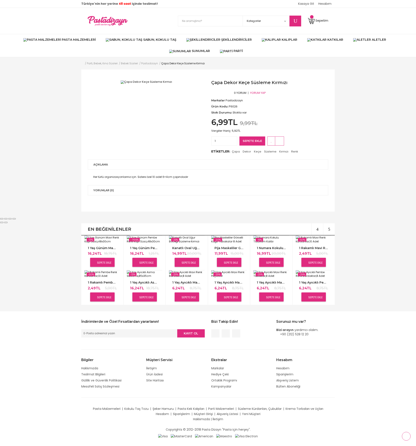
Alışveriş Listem (287, 380)
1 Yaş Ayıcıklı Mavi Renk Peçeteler (229, 282)
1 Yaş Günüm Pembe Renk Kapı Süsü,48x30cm (144, 248)
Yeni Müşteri (251, 414)
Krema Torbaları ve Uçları (304, 409)
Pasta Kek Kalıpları (191, 409)
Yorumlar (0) (103, 190)
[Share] (6, 218)
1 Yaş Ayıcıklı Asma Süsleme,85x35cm (144, 282)
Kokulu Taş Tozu (136, 409)
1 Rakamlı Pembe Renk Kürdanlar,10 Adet (102, 282)
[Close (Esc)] (1, 218)
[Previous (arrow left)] (1, 222)
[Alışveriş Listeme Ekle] (271, 141)
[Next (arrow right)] (6, 222)
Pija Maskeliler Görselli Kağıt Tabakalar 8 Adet (229, 248)
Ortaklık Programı (224, 380)
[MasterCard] (181, 436)
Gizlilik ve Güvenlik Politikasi (101, 380)
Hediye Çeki (220, 374)
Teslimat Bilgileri (93, 374)
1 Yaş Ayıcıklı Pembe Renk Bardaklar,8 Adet (313, 282)
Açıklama (100, 164)
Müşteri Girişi (203, 414)
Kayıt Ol (191, 333)
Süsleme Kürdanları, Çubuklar (260, 409)
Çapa (236, 151)
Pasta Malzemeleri (106, 409)
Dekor (247, 151)
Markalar (217, 368)
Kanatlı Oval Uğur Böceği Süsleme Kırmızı (186, 248)
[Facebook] (215, 333)
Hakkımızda (89, 368)
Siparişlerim (284, 374)
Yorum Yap (258, 93)
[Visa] (163, 436)
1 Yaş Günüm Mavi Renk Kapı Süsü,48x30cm (102, 248)
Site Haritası (155, 380)
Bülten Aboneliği (288, 386)
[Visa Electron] (246, 436)
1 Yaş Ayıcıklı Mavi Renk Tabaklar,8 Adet (271, 282)
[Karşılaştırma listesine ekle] (279, 141)
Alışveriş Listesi (227, 414)
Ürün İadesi (154, 374)
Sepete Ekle (252, 141)
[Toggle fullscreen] (10, 218)
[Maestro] (224, 436)
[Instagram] (236, 333)
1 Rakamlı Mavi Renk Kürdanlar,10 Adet (313, 248)
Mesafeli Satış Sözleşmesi (100, 386)
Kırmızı (283, 151)
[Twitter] (226, 333)
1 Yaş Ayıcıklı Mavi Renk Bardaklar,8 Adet (186, 282)
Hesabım (282, 368)
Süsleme (270, 151)
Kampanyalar (221, 386)
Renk (294, 151)
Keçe (257, 151)
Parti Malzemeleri (221, 409)
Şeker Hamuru (163, 409)
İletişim (151, 368)
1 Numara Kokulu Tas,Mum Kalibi (271, 248)
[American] (204, 436)
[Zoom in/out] (14, 218)
